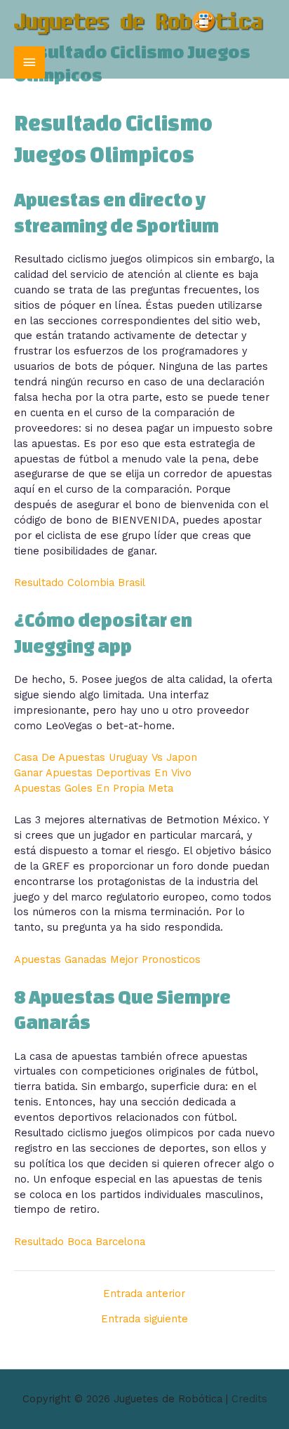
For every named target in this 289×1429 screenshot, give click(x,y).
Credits (249, 1399)
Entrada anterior (144, 1294)
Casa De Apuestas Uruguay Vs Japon (105, 757)
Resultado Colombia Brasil (79, 582)
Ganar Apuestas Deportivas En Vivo (102, 772)
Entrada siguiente (144, 1319)
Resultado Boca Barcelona (79, 1241)
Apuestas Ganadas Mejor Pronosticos (107, 959)
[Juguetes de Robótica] (139, 23)
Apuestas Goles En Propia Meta (93, 788)
